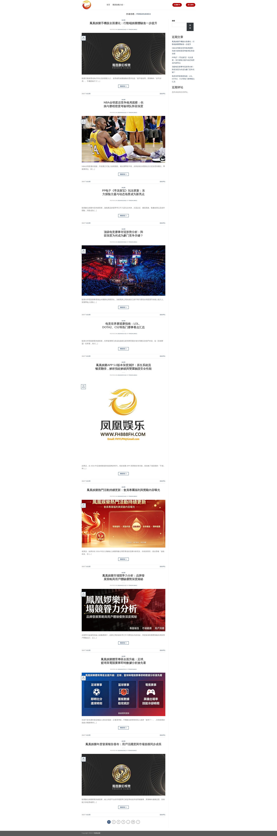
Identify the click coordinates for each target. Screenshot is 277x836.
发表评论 (162, 93)
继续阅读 (123, 86)
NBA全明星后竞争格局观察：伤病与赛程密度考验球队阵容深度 (183, 50)
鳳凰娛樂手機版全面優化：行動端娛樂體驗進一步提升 (123, 23)
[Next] (138, 822)
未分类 (123, 20)
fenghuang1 (143, 14)
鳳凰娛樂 (97, 833)
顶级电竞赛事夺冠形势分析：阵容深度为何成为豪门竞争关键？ (183, 69)
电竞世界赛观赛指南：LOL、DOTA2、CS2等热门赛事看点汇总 (183, 79)
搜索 (173, 21)
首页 (108, 5)
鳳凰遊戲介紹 (118, 5)
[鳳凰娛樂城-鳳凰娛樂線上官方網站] (92, 5)
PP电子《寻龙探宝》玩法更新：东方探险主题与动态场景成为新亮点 (183, 60)
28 (133, 822)
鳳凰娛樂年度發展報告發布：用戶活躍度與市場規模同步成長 (123, 744)
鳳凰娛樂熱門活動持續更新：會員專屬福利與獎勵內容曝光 (123, 490)
